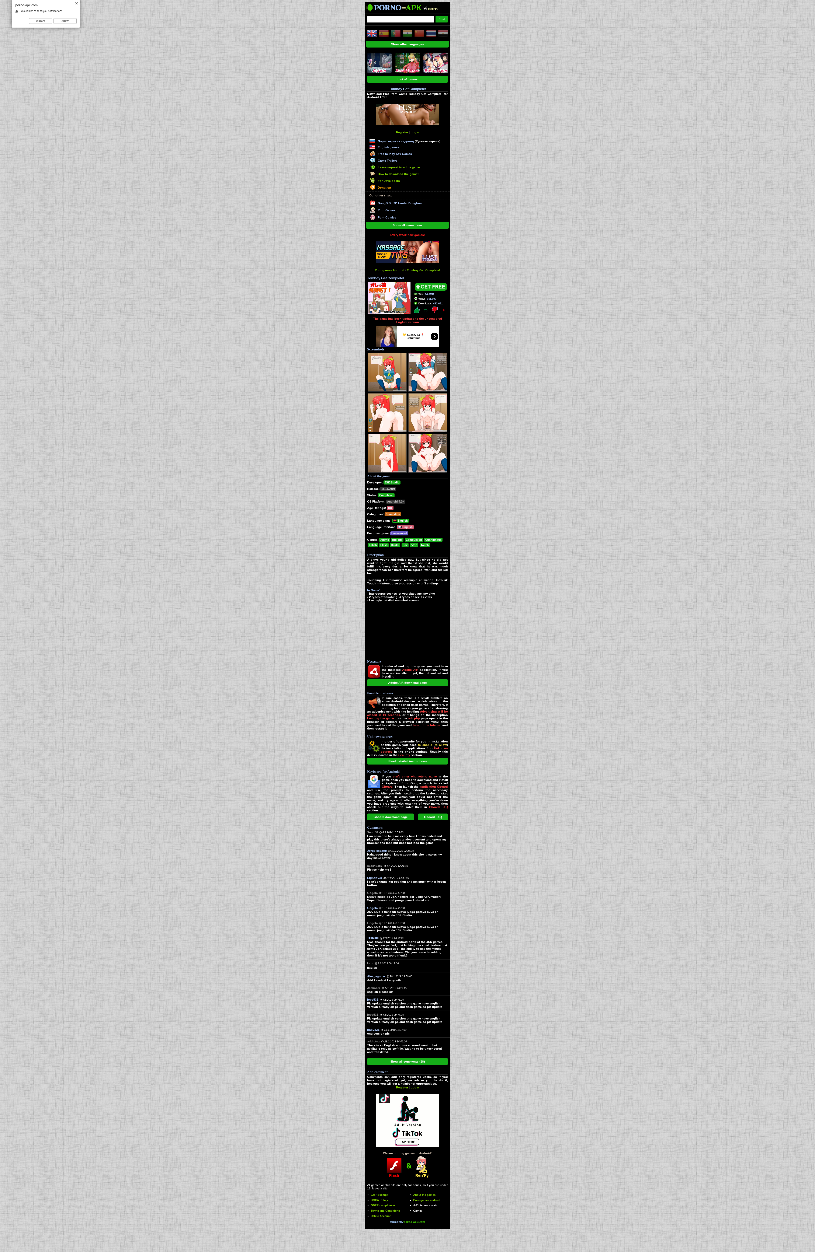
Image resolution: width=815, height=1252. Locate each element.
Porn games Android (389, 270)
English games (388, 147)
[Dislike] (434, 310)
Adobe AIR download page (407, 682)
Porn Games (386, 210)
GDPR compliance (383, 1205)
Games (417, 1210)
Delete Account (381, 1216)
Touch (425, 545)
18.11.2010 (388, 488)
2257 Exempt (379, 1194)
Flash (384, 545)
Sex (405, 545)
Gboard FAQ (433, 817)
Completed (386, 495)
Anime (384, 539)
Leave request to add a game (399, 167)
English (402, 520)
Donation (384, 187)
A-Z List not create (425, 1205)
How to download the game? (398, 174)
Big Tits (397, 539)
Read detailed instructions (407, 761)
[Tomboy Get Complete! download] (431, 289)
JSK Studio (392, 482)
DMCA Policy (379, 1200)
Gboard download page (391, 817)
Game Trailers (388, 160)
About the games (424, 1194)
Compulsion (414, 539)
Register (402, 132)
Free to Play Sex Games (395, 153)
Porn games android (426, 1200)
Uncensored (399, 533)
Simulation (393, 514)
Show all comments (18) (407, 1061)
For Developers (389, 180)
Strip (414, 545)
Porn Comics (387, 217)
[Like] (416, 310)
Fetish (373, 545)
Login (415, 132)
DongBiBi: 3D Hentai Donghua (400, 203)
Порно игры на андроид (396, 141)
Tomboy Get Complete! (423, 270)
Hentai (395, 545)
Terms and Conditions (385, 1210)
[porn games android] (405, 12)
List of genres (408, 79)
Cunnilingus (433, 539)
